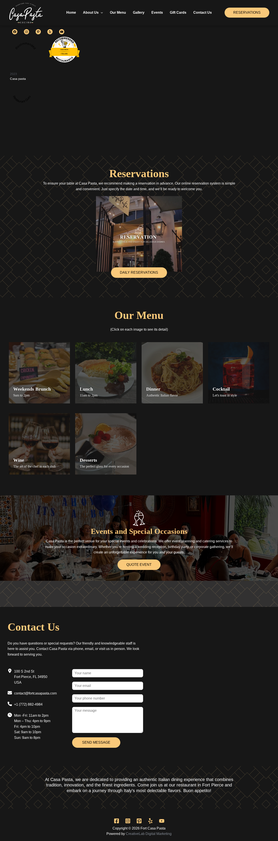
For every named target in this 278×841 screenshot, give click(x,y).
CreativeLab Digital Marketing (149, 834)
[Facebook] (116, 821)
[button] (139, 272)
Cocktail (221, 389)
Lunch (86, 389)
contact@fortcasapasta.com (35, 693)
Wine (18, 460)
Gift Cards (178, 12)
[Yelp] (150, 821)
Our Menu (118, 12)
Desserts (88, 460)
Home (71, 12)
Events (157, 12)
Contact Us (202, 12)
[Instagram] (128, 821)
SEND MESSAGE (96, 742)
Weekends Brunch (32, 389)
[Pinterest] (139, 821)
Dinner (153, 389)
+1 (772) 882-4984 (28, 704)
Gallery (138, 12)
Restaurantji (64, 57)
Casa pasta (18, 78)
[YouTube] (161, 821)
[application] (101, 12)
